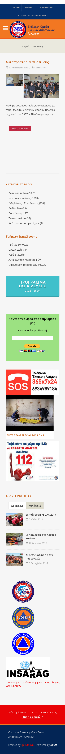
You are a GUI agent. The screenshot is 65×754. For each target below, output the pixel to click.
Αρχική (25, 46)
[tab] (17, 505)
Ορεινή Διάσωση (17, 249)
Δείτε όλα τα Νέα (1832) (22, 193)
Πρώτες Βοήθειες (18, 244)
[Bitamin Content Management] (53, 745)
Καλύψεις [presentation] (35, 505)
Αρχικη (16, 7)
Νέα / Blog (38, 46)
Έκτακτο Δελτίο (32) (19, 218)
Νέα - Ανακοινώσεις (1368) (23, 198)
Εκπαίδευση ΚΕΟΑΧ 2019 (41, 514)
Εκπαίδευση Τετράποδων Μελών (27, 264)
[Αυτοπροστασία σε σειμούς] (15, 80)
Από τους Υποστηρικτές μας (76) (26, 223)
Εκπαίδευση (41, 68)
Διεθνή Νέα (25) (17, 208)
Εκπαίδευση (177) (18, 213)
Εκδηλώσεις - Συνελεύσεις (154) (26, 203)
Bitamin (29, 745)
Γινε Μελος (30, 7)
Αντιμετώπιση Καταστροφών (24, 259)
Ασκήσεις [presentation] (17, 505)
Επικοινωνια (46, 7)
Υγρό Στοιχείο (16, 254)
